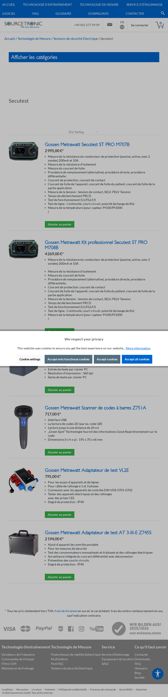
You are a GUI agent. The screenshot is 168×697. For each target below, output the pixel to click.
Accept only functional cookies (68, 359)
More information (138, 348)
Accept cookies (107, 359)
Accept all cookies (137, 359)
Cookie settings (29, 359)
